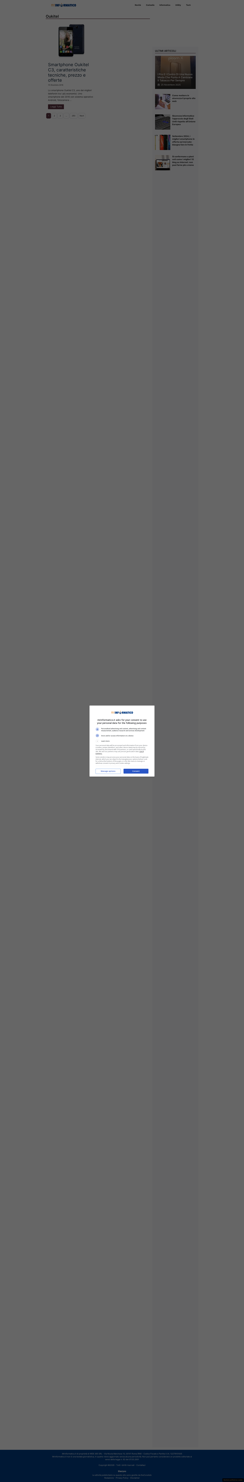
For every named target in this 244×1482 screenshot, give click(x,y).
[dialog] (122, 741)
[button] (122, 741)
